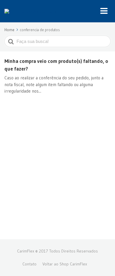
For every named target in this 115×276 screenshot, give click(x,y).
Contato (29, 264)
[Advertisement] (57, 173)
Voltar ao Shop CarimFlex (64, 264)
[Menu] (105, 11)
